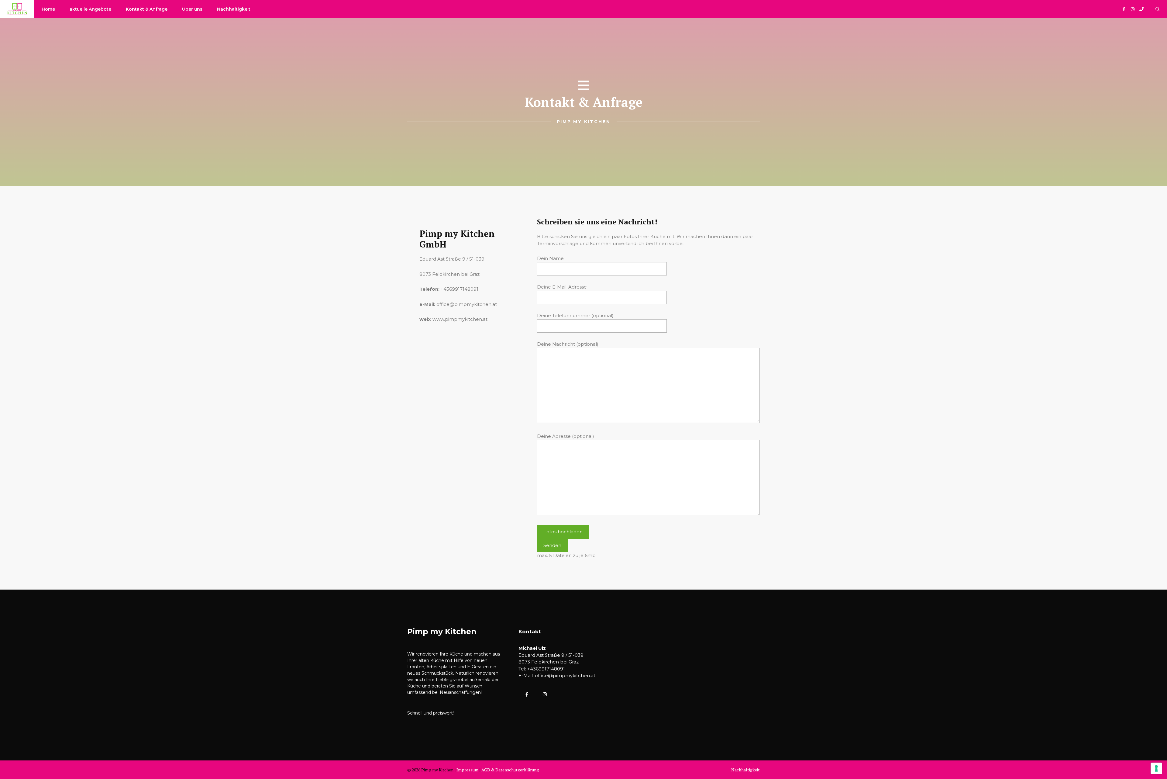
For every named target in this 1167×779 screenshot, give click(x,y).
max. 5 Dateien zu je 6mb (566, 555)
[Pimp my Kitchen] (17, 9)
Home (48, 9)
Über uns (192, 9)
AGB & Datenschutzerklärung (510, 770)
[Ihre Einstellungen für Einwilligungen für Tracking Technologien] (1156, 768)
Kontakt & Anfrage (146, 9)
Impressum (467, 770)
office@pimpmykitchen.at (565, 675)
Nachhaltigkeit (233, 9)
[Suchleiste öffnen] (1157, 9)
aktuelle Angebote (90, 9)
